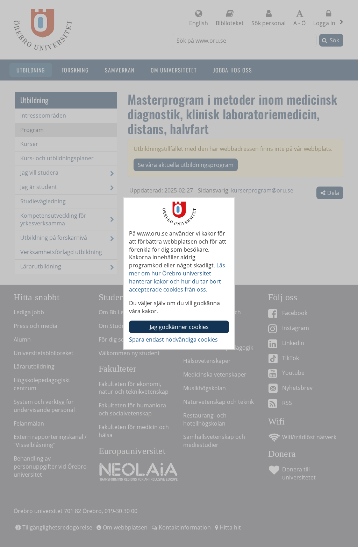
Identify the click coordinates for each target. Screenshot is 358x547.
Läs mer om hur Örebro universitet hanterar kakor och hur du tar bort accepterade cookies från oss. (177, 277)
